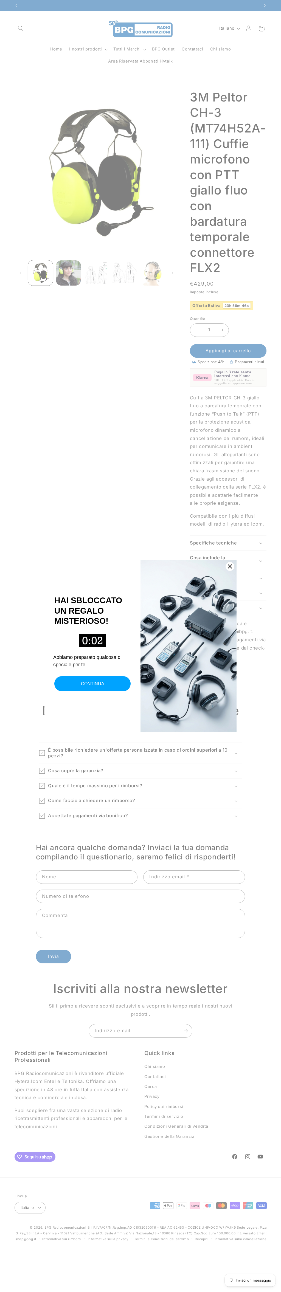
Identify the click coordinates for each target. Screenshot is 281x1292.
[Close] (230, 566)
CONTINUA (92, 683)
